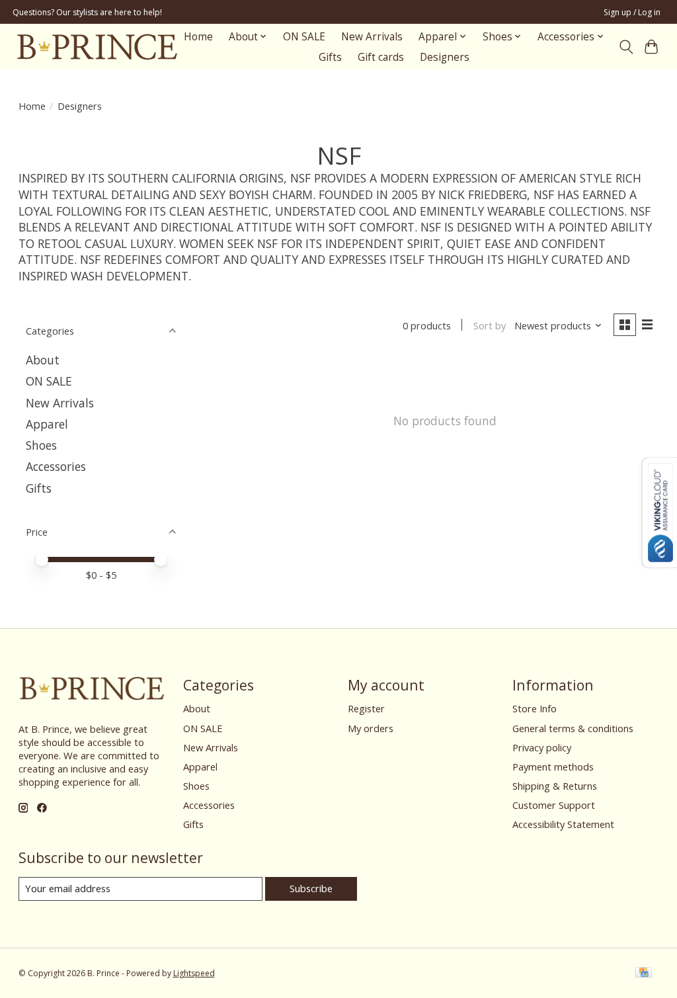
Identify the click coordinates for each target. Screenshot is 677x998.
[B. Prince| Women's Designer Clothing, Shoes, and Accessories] (97, 46)
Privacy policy (541, 747)
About (43, 360)
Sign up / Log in (632, 12)
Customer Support (553, 804)
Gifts (330, 57)
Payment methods (553, 766)
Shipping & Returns (554, 785)
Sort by (489, 325)
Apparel (47, 424)
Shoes (41, 445)
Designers (444, 57)
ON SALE (304, 37)
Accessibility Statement (563, 824)
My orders (370, 728)
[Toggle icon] (625, 47)
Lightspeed (194, 973)
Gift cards (381, 57)
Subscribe (311, 888)
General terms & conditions (572, 728)
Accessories (56, 466)
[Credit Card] (643, 973)
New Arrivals (372, 37)
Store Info (534, 708)
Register (366, 708)
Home (198, 37)
